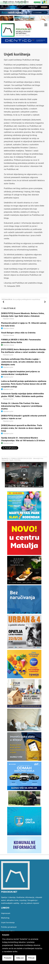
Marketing (5, 918)
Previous (5, 304)
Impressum (5, 913)
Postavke (8, 958)
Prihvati (31, 958)
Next (44, 304)
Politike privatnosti (9, 927)
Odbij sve (20, 958)
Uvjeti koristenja (8, 923)
